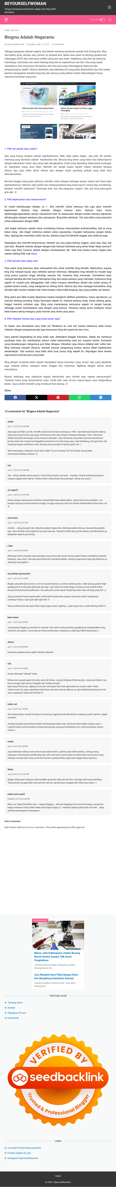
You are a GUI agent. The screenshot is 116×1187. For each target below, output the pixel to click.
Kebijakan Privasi (17, 1012)
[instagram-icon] (109, 7)
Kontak (11, 1007)
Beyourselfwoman (25, 3)
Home (58, 1176)
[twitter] (36, 397)
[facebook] (15, 397)
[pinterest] (58, 397)
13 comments (57, 44)
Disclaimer (13, 1018)
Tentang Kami (15, 1002)
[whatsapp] (79, 397)
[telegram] (100, 397)
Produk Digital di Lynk (19, 1153)
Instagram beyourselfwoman (23, 1158)
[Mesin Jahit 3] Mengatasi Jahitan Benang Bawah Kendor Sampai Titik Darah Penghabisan (57, 957)
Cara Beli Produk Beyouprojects (24, 1147)
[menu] (8, 19)
